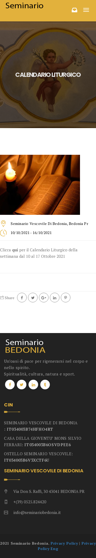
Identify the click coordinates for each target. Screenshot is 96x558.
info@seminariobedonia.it (37, 512)
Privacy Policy (64, 543)
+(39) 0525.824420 (29, 501)
